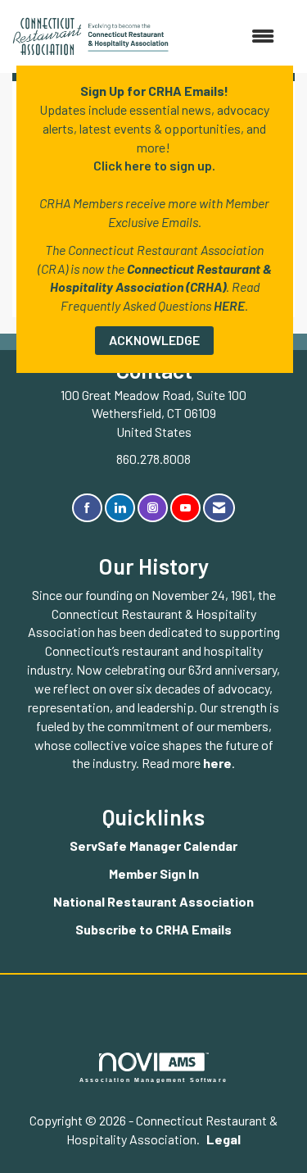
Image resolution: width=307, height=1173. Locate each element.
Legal (223, 1139)
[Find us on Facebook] (87, 507)
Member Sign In (154, 873)
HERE (229, 305)
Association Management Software (153, 1079)
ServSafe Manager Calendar (153, 845)
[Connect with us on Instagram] (153, 507)
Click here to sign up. (154, 165)
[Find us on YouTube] (185, 507)
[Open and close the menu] (229, 36)
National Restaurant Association (153, 901)
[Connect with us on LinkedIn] (120, 507)
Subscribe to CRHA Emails (153, 929)
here (217, 763)
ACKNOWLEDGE (154, 340)
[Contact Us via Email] (219, 507)
